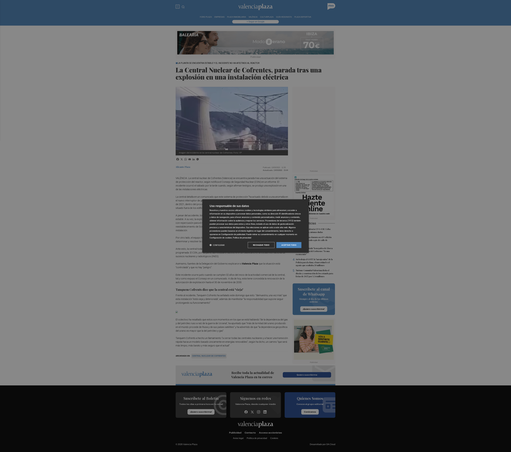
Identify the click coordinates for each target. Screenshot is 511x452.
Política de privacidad (242, 238)
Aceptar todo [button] (288, 245)
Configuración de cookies (221, 238)
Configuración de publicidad (233, 234)
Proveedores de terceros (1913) (279, 220)
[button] (217, 245)
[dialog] (255, 226)
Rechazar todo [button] (261, 245)
